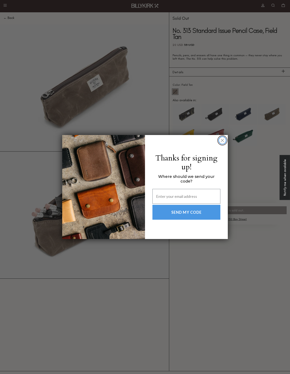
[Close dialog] (222, 140)
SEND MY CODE (186, 212)
